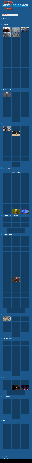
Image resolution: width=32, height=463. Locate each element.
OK (16, 461)
